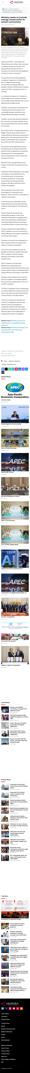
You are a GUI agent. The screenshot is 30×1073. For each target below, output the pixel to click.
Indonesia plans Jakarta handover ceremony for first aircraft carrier (18, 817)
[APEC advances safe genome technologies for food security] (15, 414)
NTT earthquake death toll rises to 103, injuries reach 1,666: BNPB (18, 857)
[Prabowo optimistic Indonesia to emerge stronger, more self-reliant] (5, 934)
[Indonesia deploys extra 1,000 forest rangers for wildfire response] (5, 965)
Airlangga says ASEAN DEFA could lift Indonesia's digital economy (18, 957)
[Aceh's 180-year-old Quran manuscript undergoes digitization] (5, 725)
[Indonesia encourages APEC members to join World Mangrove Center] (15, 486)
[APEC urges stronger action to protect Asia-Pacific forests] (15, 462)
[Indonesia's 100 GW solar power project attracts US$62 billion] (5, 834)
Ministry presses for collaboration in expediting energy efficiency (13, 323)
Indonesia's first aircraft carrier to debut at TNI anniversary (17, 794)
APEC (5, 361)
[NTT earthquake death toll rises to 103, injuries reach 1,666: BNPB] (5, 857)
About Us (4, 1056)
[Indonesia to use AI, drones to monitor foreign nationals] (5, 826)
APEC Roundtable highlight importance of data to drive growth (14, 519)
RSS (2, 1062)
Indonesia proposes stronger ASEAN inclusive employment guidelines (19, 973)
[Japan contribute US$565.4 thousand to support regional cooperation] (15, 655)
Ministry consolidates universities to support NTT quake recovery (18, 709)
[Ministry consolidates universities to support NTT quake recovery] (5, 709)
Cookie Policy (5, 1053)
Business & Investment (8, 1029)
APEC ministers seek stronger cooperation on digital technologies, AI (13, 592)
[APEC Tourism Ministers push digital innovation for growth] (15, 631)
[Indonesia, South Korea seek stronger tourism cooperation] (15, 607)
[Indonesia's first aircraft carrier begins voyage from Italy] (5, 842)
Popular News (6, 779)
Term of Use (5, 1048)
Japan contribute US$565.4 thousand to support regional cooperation (14, 664)
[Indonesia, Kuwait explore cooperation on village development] (5, 942)
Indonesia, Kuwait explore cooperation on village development (18, 941)
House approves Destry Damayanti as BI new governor (17, 925)
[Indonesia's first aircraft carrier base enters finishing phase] (5, 786)
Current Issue (13, 9)
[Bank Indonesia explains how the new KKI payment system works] (5, 810)
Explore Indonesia (6, 1031)
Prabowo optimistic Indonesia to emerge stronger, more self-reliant (18, 933)
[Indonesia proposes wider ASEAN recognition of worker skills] (5, 717)
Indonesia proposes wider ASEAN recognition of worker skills (19, 717)
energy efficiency (14, 361)
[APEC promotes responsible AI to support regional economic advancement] (15, 558)
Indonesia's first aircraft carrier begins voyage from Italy (18, 841)
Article (3, 1034)
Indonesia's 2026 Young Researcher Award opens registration (18, 732)
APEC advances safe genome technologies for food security (11, 423)
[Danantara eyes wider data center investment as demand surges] (15, 909)
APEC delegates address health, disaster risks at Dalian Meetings (14, 447)
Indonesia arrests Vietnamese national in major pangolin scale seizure (19, 849)
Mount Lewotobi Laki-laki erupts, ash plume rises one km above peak (18, 740)
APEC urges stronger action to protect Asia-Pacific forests (13, 471)
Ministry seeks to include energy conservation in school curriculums (12, 11)
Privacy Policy (5, 1051)
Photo (3, 1037)
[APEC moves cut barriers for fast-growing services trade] (15, 389)
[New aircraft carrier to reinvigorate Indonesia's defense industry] (5, 981)
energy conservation (9, 364)
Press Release (5, 1040)
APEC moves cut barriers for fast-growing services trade (14, 399)
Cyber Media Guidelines (8, 1059)
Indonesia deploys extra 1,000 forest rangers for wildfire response (17, 965)
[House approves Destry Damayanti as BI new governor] (5, 926)
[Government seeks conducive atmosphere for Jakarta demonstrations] (5, 989)
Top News (4, 896)
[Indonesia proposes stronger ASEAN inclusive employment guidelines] (5, 973)
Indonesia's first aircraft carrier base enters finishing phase (18, 786)
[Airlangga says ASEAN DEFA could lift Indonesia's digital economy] (5, 957)
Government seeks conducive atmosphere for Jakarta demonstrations (18, 988)
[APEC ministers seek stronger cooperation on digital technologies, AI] (15, 582)
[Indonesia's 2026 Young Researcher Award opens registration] (5, 733)
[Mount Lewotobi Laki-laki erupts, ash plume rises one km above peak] (5, 741)
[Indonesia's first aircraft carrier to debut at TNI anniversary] (5, 794)
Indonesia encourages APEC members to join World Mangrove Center (14, 495)
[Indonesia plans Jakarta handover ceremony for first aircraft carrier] (5, 818)
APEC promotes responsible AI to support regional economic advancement (14, 567)
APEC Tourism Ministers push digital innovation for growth (12, 640)
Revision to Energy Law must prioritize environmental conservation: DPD (14, 330)
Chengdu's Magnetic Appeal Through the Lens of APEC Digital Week (14, 543)
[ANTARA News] (16, 2)
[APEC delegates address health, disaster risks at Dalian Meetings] (15, 438)
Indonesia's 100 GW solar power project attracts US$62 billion (17, 833)
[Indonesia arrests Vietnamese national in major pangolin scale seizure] (5, 850)
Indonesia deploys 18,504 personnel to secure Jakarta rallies (18, 802)
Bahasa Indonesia (6, 1045)
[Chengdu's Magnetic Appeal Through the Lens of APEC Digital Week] (15, 534)
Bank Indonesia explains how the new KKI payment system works (19, 809)
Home (6, 9)
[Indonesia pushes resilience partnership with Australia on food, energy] (5, 950)
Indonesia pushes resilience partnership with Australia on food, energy (19, 949)
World (3, 1026)
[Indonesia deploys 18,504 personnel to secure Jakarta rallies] (5, 802)
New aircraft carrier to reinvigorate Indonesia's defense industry (17, 981)
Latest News (5, 702)
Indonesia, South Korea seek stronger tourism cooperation (13, 616)
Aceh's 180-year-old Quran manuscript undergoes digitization (18, 724)
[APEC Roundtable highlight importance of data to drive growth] (15, 510)
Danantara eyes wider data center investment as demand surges (12, 918)
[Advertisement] (15, 685)
